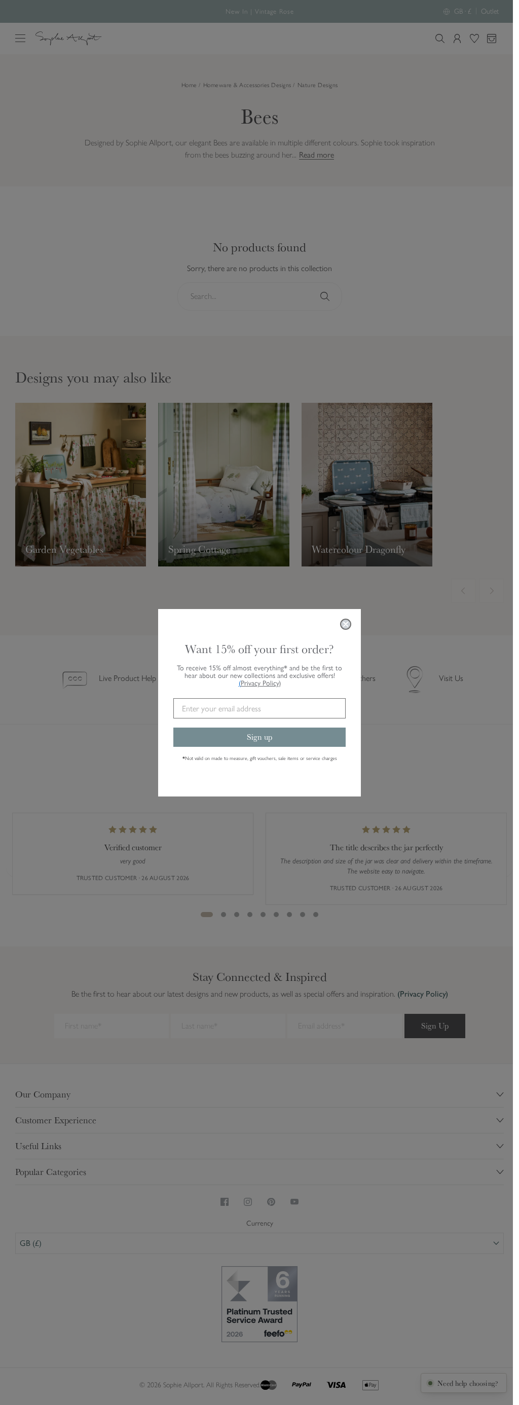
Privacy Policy (261, 683)
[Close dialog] (346, 624)
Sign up (259, 737)
